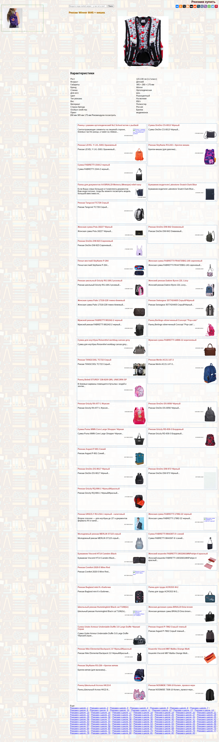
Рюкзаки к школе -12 (161, 710)
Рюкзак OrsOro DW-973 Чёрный (164, 469)
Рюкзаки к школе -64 (79, 729)
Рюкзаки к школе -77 (206, 731)
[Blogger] (187, 6)
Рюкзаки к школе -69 (185, 729)
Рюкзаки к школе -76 (185, 731)
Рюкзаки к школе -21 (206, 713)
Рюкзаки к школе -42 (206, 719)
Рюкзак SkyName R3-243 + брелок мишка (168, 145)
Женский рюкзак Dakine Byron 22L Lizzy (168, 281)
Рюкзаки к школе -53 (143, 724)
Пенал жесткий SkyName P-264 (93, 261)
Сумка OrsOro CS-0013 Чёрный (163, 125)
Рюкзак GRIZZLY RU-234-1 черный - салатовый (101, 514)
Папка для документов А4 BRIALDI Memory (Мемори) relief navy (109, 185)
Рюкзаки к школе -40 (164, 719)
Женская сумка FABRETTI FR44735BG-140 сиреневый (175, 261)
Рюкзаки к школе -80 (122, 733)
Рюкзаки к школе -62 (185, 726)
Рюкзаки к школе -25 (143, 715)
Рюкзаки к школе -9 (99, 710)
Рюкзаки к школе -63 (206, 726)
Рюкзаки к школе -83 (185, 733)
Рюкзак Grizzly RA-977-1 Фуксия (93, 404)
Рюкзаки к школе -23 (100, 715)
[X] (184, 6)
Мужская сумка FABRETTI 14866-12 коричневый (172, 340)
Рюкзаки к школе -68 (164, 729)
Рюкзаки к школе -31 (122, 717)
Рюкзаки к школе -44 (100, 722)
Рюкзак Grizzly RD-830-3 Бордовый (166, 429)
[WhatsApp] (209, 6)
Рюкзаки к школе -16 (100, 713)
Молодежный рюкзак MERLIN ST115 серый (99, 534)
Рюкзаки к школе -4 (139, 708)
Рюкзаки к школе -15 (79, 713)
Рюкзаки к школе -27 (185, 715)
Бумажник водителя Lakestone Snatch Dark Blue (172, 185)
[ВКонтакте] (177, 6)
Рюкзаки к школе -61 (164, 726)
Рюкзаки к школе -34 (185, 717)
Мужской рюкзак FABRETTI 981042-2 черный (100, 320)
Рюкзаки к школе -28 (206, 715)
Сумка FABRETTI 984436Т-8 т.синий (166, 534)
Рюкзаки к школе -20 (185, 713)
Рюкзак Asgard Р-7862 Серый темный (167, 627)
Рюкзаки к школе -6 (179, 708)
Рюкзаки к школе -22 (79, 715)
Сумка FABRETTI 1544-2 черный (94, 165)
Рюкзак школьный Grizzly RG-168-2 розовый (100, 281)
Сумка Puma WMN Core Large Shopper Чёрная (101, 429)
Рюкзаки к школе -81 (143, 733)
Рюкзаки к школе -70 (206, 729)
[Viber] (205, 6)
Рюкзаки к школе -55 (185, 724)
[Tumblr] (202, 6)
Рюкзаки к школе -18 (143, 713)
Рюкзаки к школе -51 (100, 724)
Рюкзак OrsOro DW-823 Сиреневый (95, 241)
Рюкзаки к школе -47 (164, 722)
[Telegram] (212, 6)
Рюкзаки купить (205, 1)
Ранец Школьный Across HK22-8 (94, 685)
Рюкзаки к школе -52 (122, 724)
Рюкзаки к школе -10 (119, 710)
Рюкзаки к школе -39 (143, 719)
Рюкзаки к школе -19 (164, 713)
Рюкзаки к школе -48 (185, 722)
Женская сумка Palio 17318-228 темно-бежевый (101, 300)
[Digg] (191, 6)
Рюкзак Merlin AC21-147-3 (161, 360)
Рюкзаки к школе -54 (164, 724)
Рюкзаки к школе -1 (79, 708)
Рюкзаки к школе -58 (100, 726)
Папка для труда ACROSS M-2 (163, 587)
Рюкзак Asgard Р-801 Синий (92, 449)
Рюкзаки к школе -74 (143, 731)
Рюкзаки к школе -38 (122, 719)
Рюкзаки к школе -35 (206, 717)
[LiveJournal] (198, 6)
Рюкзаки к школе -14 (204, 710)
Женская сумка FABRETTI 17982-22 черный (170, 514)
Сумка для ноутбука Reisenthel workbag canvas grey (104, 340)
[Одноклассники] (180, 6)
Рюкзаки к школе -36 (79, 719)
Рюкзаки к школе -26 (164, 715)
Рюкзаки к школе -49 (206, 722)
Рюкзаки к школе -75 (164, 731)
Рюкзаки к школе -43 (79, 722)
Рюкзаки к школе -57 (79, 726)
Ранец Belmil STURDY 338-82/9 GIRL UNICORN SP (102, 380)
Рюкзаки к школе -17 (122, 713)
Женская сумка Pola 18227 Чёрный (95, 227)
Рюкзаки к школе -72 (100, 731)
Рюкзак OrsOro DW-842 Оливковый (166, 227)
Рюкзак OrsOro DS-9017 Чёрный (94, 469)
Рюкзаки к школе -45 (122, 722)
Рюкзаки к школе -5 (159, 708)
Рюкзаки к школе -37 (100, 719)
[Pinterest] (216, 6)
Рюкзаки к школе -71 (79, 731)
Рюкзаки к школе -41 (185, 719)
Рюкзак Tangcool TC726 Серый (93, 203)
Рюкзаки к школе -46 (143, 722)
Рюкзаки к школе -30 (100, 717)
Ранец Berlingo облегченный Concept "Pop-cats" (172, 320)
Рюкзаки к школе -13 (183, 710)
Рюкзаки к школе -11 (140, 710)
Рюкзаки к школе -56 (206, 724)
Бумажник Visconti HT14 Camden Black (97, 554)
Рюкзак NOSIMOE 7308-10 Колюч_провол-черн (171, 685)
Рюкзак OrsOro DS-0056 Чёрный (164, 404)
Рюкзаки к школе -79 (100, 733)
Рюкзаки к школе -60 (143, 726)
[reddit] (194, 6)
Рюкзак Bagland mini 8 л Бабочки (94, 587)
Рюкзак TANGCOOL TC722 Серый (94, 360)
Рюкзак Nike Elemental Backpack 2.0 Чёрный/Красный (105, 649)
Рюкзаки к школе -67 (143, 729)
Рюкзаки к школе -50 (79, 724)
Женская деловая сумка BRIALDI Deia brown (170, 607)
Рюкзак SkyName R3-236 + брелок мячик (98, 665)
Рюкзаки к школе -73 (122, 731)
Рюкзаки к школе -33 (164, 717)
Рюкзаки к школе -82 (164, 733)
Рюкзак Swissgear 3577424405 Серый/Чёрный (171, 300)
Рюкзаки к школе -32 (143, 717)
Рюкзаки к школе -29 (79, 717)
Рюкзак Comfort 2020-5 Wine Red (94, 567)
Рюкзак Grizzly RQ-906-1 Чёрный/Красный (99, 489)
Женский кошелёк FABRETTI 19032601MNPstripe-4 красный (178, 554)
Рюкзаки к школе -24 (122, 715)
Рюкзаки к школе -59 (122, 726)
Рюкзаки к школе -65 (100, 729)
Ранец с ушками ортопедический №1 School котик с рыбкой (108, 125)
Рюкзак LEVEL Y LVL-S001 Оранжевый (97, 145)
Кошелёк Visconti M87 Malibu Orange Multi (168, 649)
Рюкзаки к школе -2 (99, 708)
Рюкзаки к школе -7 (199, 708)
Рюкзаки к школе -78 (79, 733)
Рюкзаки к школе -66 (122, 729)
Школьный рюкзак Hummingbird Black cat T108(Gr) (103, 607)
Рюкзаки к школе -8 (79, 710)
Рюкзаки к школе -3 (119, 708)
